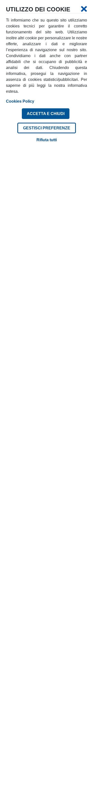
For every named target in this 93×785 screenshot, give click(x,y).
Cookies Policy (20, 101)
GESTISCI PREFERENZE (46, 128)
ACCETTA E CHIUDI (45, 114)
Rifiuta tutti (46, 140)
